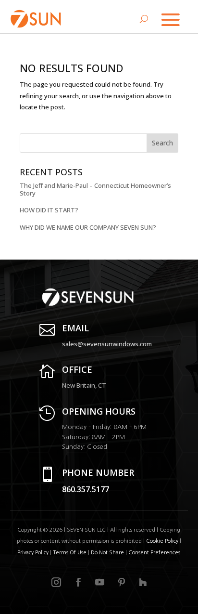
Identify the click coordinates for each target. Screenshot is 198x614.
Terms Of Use (70, 552)
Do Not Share (108, 552)
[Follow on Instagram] (56, 582)
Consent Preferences (154, 552)
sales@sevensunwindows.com (107, 344)
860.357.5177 (85, 489)
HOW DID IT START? (49, 210)
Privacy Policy (33, 552)
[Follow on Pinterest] (121, 582)
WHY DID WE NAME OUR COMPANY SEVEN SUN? (88, 227)
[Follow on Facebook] (78, 582)
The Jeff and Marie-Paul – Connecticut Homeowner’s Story (95, 189)
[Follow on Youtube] (100, 582)
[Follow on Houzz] (142, 582)
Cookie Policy (162, 541)
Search (162, 142)
